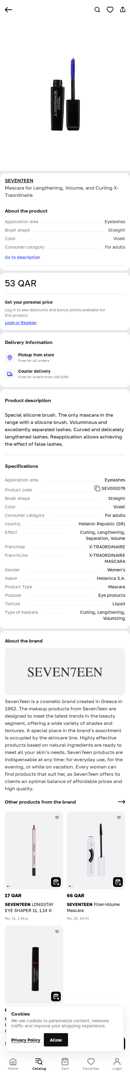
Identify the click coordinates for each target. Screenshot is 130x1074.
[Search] (97, 10)
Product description (28, 400)
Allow (56, 1040)
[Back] (8, 9)
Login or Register (21, 322)
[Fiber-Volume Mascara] (96, 850)
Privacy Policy (25, 1040)
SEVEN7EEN (19, 180)
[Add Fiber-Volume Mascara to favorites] (119, 817)
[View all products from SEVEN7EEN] (121, 801)
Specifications (21, 466)
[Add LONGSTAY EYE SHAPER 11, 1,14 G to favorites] (57, 817)
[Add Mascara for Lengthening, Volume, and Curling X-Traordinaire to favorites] (110, 10)
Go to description (22, 257)
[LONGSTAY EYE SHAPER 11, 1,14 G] (34, 850)
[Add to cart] (56, 882)
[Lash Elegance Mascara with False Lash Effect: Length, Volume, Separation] (34, 964)
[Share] (122, 10)
